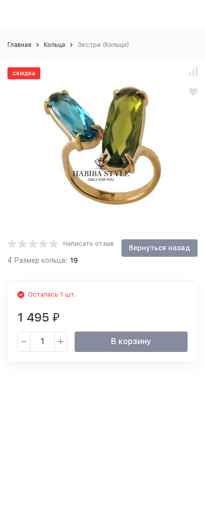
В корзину (131, 341)
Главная (19, 44)
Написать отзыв (88, 243)
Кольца (54, 44)
